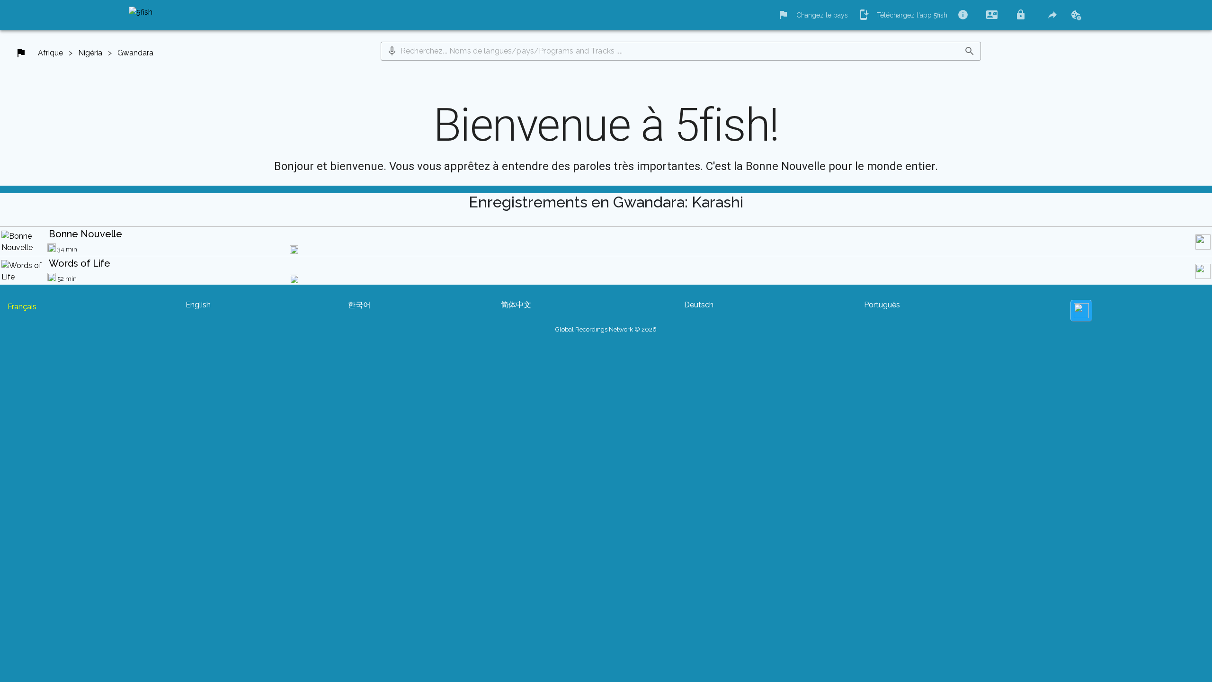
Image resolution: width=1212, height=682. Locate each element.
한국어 (359, 304)
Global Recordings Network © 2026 (606, 329)
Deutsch (698, 304)
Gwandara (135, 52)
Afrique (50, 52)
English (198, 304)
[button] (392, 51)
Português (882, 304)
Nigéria (90, 52)
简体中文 (516, 304)
